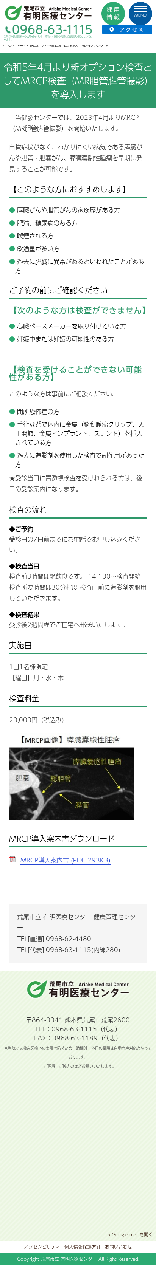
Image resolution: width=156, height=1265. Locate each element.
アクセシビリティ (42, 1246)
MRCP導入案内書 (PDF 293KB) (65, 860)
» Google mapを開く (130, 1234)
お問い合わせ (118, 1246)
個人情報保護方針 (82, 1246)
